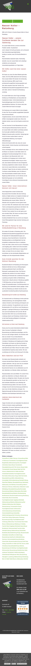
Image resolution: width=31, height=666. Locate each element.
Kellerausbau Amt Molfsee (9, 484)
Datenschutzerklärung (22, 663)
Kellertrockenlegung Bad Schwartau (11, 515)
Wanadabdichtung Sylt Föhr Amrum (11, 467)
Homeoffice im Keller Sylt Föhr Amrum (15, 543)
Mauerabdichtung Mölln (8, 478)
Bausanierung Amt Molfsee (9, 548)
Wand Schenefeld (13, 497)
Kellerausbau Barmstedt (20, 491)
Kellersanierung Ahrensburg (21, 556)
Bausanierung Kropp (7, 519)
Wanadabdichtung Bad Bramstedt (17, 489)
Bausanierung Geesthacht (8, 537)
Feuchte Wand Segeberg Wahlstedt (11, 526)
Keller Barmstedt (22, 476)
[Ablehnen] (29, 659)
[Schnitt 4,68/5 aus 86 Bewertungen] (23, 601)
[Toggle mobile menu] (28, 4)
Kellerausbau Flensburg (18, 517)
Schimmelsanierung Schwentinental (11, 511)
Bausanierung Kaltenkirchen (17, 550)
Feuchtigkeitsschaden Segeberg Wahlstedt (13, 500)
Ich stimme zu (7, 663)
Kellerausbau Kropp (13, 476)
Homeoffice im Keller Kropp (15, 535)
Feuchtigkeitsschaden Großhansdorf (11, 508)
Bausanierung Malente (8, 491)
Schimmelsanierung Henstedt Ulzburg (18, 480)
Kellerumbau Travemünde (14, 521)
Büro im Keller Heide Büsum (9, 559)
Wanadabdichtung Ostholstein (20, 482)
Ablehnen (14, 663)
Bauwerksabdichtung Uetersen (16, 546)
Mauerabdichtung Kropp (14, 532)
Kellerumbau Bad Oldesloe (13, 504)
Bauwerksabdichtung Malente (9, 493)
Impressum (26, 630)
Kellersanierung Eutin (14, 462)
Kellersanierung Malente (8, 502)
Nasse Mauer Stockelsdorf (15, 465)
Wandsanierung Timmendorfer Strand (11, 506)
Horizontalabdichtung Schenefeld (10, 513)
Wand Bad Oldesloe (7, 482)
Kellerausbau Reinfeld (22, 559)
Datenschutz (14, 632)
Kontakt (18, 632)
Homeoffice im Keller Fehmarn (10, 458)
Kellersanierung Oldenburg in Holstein (15, 524)
